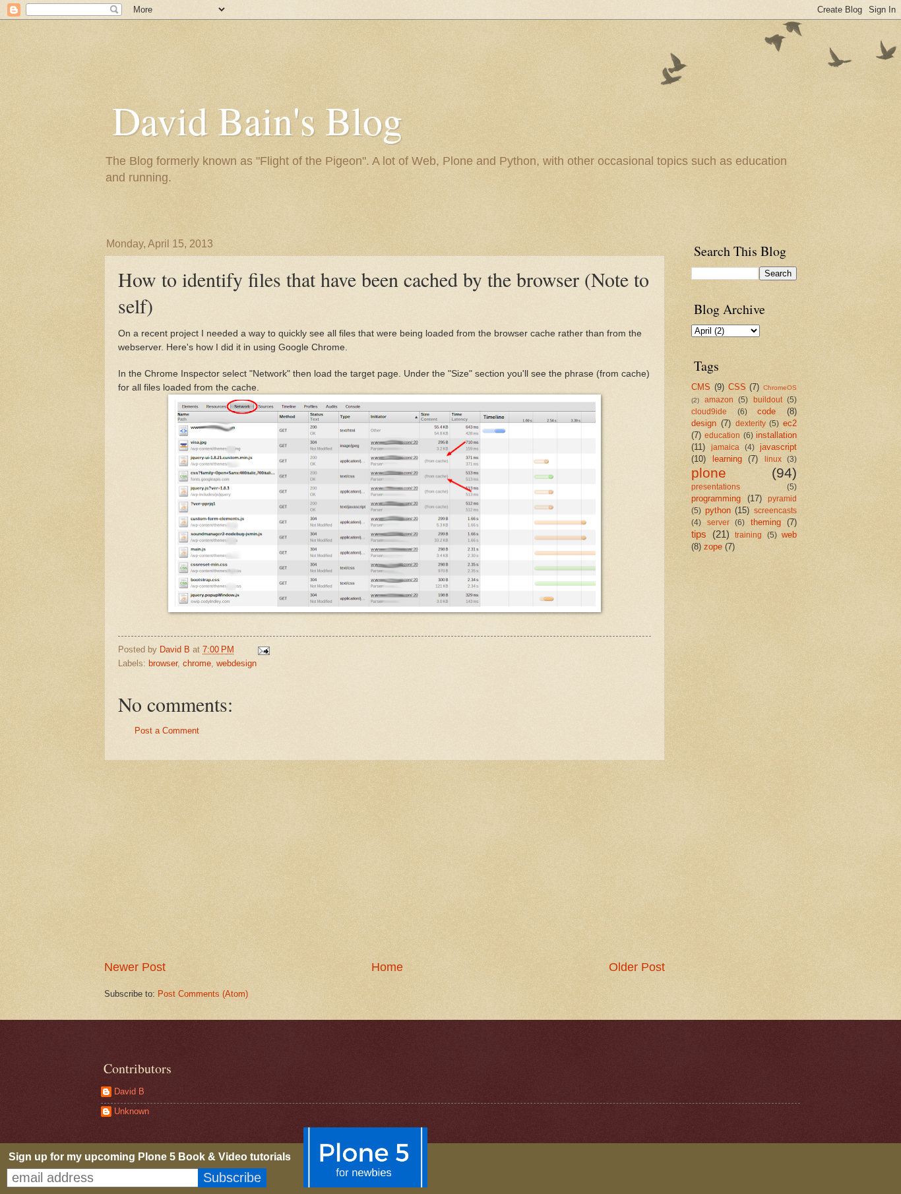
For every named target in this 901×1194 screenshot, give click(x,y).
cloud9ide (709, 412)
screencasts (775, 511)
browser (162, 663)
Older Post (637, 967)
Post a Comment (167, 731)
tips (698, 534)
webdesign (236, 663)
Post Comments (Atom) (203, 994)
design (703, 423)
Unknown (131, 1111)
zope (713, 546)
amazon (718, 400)
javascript (778, 447)
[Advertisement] (384, 860)
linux (773, 459)
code (766, 411)
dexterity (750, 423)
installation (776, 435)
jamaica (725, 447)
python (718, 510)
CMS (700, 387)
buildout (767, 400)
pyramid (782, 499)
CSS (737, 387)
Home (387, 967)
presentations (715, 487)
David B (129, 1091)
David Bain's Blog (257, 120)
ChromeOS (780, 387)
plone (708, 472)
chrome (197, 663)
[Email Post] (263, 649)
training (748, 535)
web (789, 535)
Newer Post (135, 967)
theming (766, 522)
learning (727, 459)
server (718, 522)
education (722, 435)
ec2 (790, 423)
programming (716, 498)
